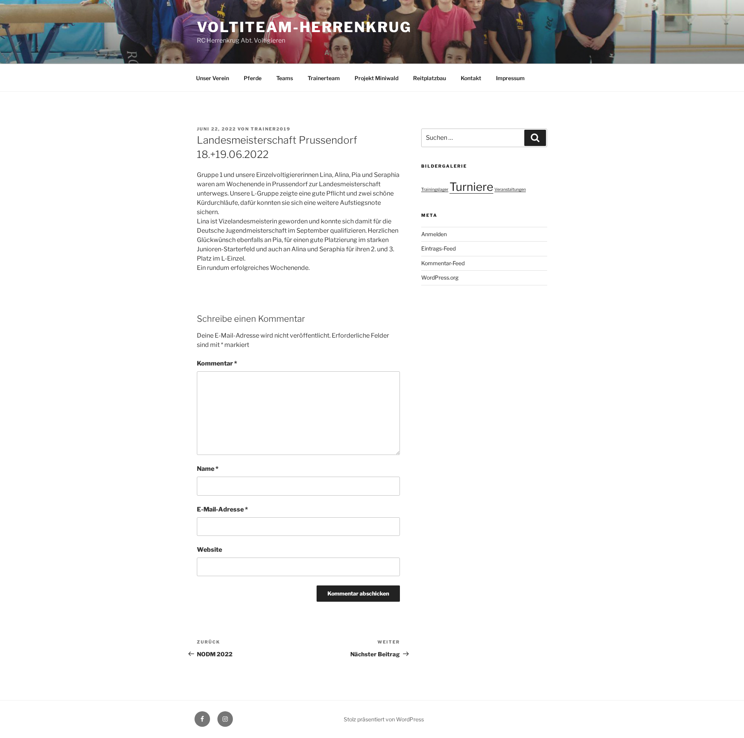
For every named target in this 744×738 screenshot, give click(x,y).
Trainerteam (324, 78)
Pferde (253, 78)
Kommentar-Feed (443, 263)
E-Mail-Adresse (222, 509)
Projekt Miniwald (376, 78)
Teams (284, 78)
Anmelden (434, 234)
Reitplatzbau (429, 78)
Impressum (510, 78)
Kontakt (471, 78)
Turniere (471, 187)
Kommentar (217, 363)
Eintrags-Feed (438, 248)
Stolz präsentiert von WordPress (384, 719)
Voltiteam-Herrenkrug (304, 27)
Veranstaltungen (510, 189)
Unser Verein (212, 78)
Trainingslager (434, 189)
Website (209, 549)
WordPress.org (439, 277)
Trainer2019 (271, 129)
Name (208, 468)
